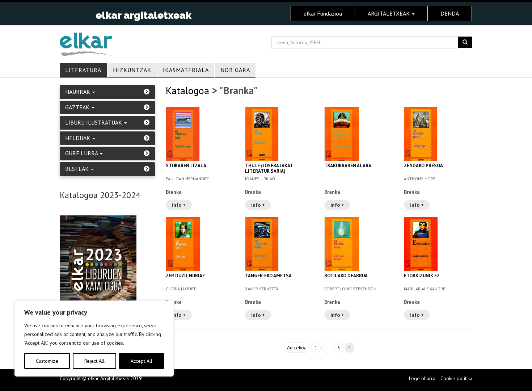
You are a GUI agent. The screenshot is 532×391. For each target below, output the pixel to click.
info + (179, 205)
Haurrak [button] (78, 92)
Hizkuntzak (132, 69)
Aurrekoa (297, 347)
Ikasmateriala (186, 69)
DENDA (449, 13)
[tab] (107, 92)
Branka (174, 192)
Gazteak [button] (78, 107)
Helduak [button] (78, 138)
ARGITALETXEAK (389, 13)
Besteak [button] (77, 169)
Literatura (83, 69)
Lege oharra (422, 378)
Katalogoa (187, 90)
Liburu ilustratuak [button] (94, 122)
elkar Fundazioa (323, 13)
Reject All (94, 361)
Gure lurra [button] (82, 153)
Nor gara (235, 69)
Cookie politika (456, 378)
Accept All (141, 361)
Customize (47, 361)
